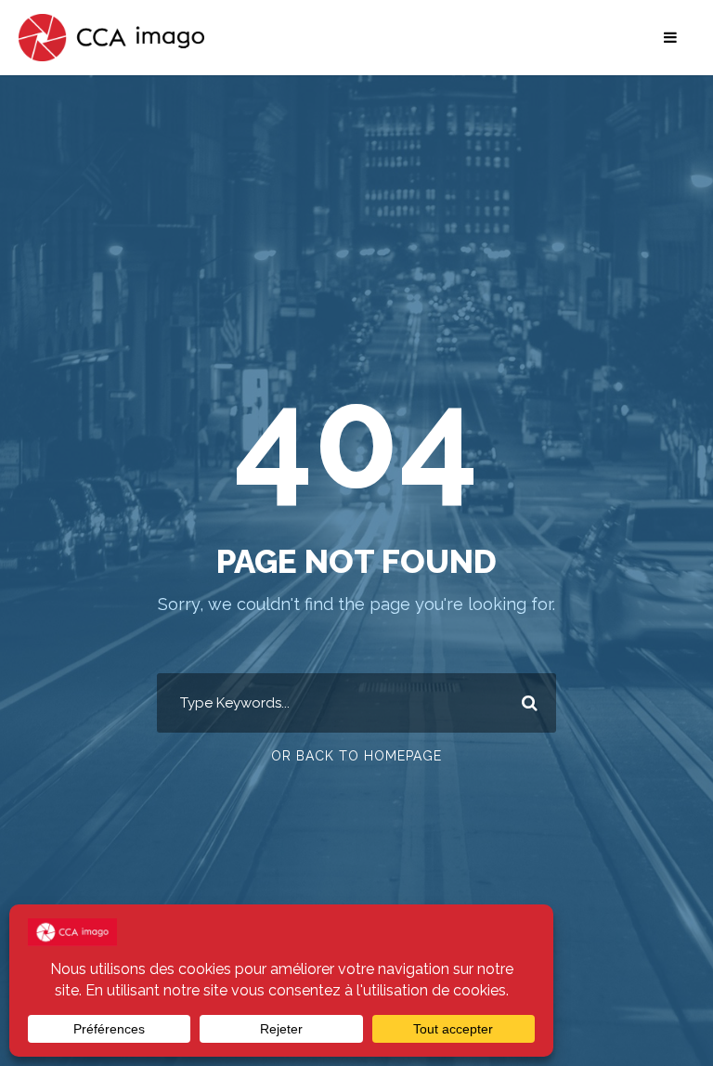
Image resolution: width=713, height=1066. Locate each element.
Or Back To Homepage (356, 755)
